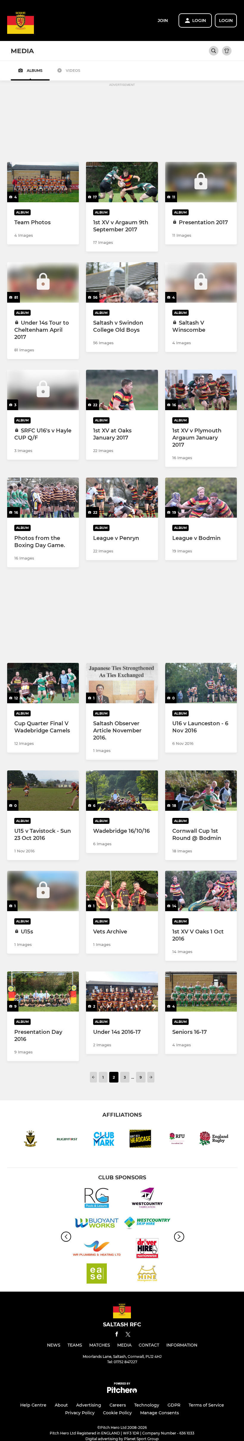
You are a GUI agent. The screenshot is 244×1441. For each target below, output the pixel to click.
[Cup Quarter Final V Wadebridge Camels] (43, 683)
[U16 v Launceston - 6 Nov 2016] (201, 683)
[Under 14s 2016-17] (122, 991)
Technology (146, 1405)
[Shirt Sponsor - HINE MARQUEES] (147, 1274)
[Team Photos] (43, 182)
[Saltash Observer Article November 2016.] (122, 683)
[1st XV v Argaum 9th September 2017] (122, 182)
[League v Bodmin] (201, 498)
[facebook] (117, 1335)
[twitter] (128, 1335)
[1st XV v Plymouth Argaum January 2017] (201, 390)
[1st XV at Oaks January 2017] (122, 390)
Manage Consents (159, 1412)
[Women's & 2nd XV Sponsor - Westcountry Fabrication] (147, 1199)
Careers (118, 1405)
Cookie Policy (117, 1412)
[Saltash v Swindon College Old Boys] (122, 282)
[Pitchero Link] (122, 1391)
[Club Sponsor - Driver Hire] (147, 1249)
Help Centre (33, 1405)
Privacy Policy (80, 1412)
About (61, 1405)
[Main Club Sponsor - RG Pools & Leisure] (97, 1199)
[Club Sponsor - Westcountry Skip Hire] (147, 1224)
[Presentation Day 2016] (43, 991)
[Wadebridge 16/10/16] (122, 790)
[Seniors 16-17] (201, 991)
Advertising (88, 1405)
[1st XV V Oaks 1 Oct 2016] (201, 891)
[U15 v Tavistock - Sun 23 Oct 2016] (43, 790)
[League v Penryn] (122, 498)
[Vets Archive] (122, 891)
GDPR (174, 1405)
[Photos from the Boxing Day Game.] (43, 498)
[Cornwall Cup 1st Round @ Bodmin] (201, 790)
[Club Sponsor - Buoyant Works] (97, 1224)
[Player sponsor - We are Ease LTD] (97, 1274)
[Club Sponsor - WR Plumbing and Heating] (97, 1249)
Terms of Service (206, 1405)
